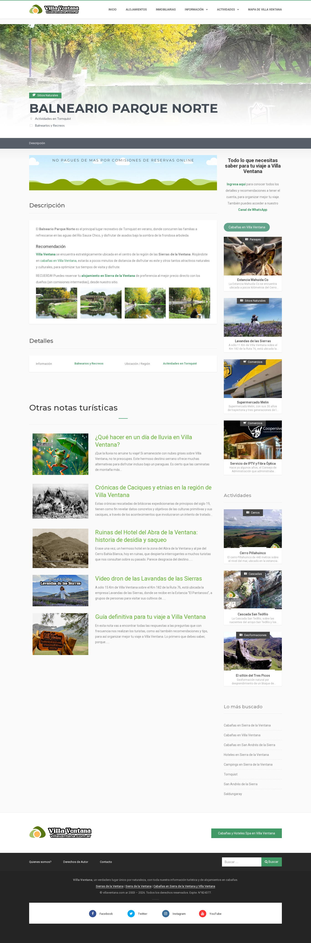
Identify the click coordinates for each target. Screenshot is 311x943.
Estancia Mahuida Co (252, 280)
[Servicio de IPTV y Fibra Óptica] (253, 448)
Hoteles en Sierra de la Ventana (246, 755)
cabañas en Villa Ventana (58, 261)
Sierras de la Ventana (109, 886)
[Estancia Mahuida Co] (253, 264)
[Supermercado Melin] (253, 386)
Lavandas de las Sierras (253, 341)
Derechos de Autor (75, 862)
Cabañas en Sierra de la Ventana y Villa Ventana (184, 886)
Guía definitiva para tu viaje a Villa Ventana (150, 616)
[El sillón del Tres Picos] (253, 659)
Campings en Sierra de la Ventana (248, 764)
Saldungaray (233, 794)
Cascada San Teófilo (253, 614)
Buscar (273, 862)
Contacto (106, 862)
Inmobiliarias (166, 9)
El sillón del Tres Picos (253, 675)
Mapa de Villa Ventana (265, 9)
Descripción (37, 143)
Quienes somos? (40, 862)
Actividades (226, 9)
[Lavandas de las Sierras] (253, 325)
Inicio (113, 9)
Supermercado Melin (253, 402)
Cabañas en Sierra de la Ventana (247, 725)
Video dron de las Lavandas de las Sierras (148, 578)
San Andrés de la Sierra (240, 784)
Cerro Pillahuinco (253, 553)
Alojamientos (136, 9)
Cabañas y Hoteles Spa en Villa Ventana (246, 833)
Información (194, 9)
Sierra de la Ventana (138, 886)
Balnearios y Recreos (50, 125)
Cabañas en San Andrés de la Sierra (249, 745)
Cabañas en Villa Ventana (247, 227)
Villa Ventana (46, 254)
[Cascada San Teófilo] (253, 598)
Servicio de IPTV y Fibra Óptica (253, 463)
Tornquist (230, 774)
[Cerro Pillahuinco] (253, 536)
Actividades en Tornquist (53, 118)
